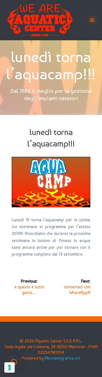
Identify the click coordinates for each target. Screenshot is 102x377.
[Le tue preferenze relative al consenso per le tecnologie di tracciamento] (9, 367)
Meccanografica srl (62, 358)
